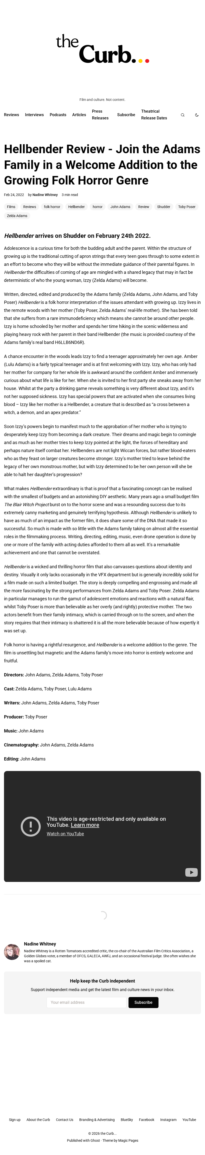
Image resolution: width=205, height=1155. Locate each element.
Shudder (163, 207)
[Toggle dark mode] (197, 115)
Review (143, 207)
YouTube (189, 1120)
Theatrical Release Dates (154, 114)
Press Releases (100, 114)
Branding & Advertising (97, 1120)
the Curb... (108, 1133)
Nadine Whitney (45, 195)
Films (11, 207)
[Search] (182, 115)
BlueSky (127, 1120)
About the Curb (38, 1120)
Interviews (34, 114)
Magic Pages (128, 1140)
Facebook (146, 1120)
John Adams (120, 207)
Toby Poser (187, 207)
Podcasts (58, 114)
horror (97, 207)
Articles (79, 114)
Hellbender (76, 207)
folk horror (52, 207)
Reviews (11, 114)
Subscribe (126, 114)
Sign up (14, 1120)
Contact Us (64, 1120)
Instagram (168, 1120)
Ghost (95, 1140)
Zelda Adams (17, 216)
